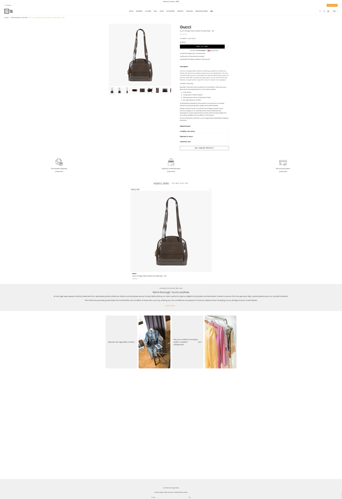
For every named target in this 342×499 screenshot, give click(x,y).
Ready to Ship (135, 189)
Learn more (59, 172)
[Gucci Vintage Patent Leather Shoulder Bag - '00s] (171, 231)
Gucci (185, 27)
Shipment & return (186, 136)
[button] (139, 11)
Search (7, 5)
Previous (108, 55)
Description (184, 67)
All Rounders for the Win (19, 18)
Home (6, 18)
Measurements (185, 126)
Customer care (185, 142)
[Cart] (328, 11)
